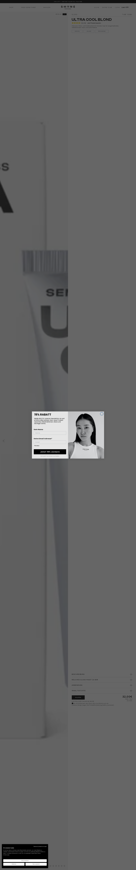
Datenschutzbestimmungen (40, 846)
